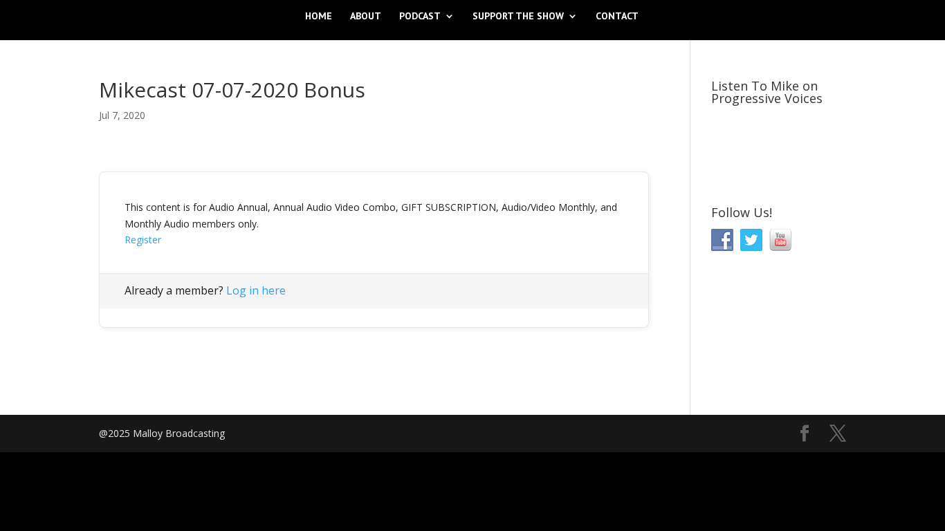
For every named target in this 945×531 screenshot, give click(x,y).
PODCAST (420, 16)
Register (143, 239)
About (365, 16)
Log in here (256, 290)
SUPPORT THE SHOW (518, 16)
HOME (318, 16)
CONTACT (617, 16)
